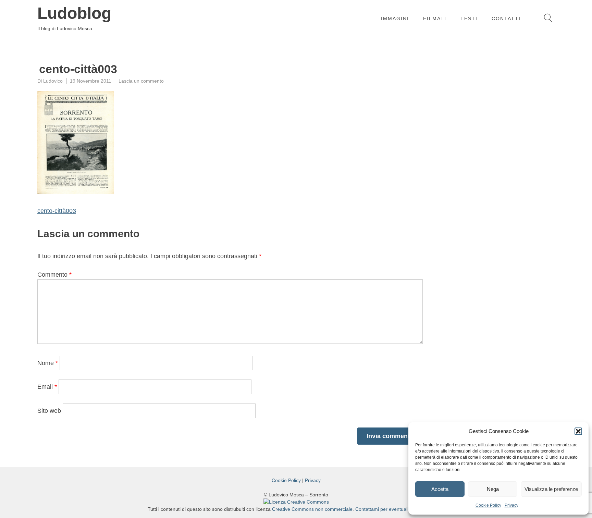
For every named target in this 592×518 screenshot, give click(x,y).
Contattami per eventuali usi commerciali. (400, 509)
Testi (469, 18)
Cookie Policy (488, 505)
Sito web (49, 410)
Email (47, 386)
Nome (47, 363)
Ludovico (53, 81)
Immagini (395, 18)
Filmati (434, 18)
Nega (493, 489)
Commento (54, 274)
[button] (578, 431)
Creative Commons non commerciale (312, 509)
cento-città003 (56, 210)
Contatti (506, 18)
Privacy (511, 505)
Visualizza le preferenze (551, 489)
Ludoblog (74, 13)
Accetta (439, 489)
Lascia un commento (141, 81)
